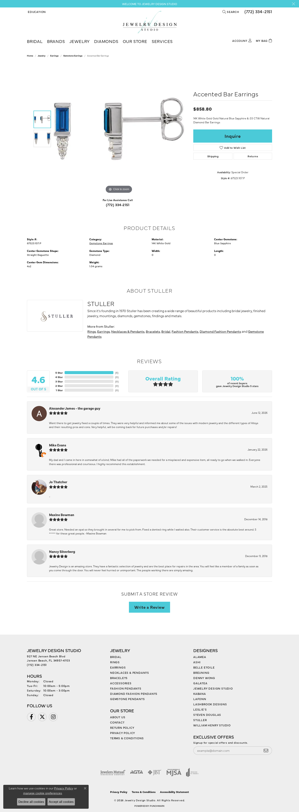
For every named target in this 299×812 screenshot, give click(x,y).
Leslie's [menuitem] (200, 709)
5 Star (59, 372)
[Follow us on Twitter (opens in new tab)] (42, 717)
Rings (91, 331)
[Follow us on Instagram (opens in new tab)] (53, 717)
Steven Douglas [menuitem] (207, 714)
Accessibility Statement (174, 792)
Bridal (35, 41)
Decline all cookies (31, 801)
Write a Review (149, 607)
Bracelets (153, 331)
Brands (56, 41)
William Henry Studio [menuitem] (212, 725)
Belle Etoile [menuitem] (204, 667)
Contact (117, 722)
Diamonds (106, 41)
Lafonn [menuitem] (199, 699)
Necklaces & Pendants (127, 331)
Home (30, 55)
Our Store (135, 41)
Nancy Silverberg (62, 551)
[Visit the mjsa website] (174, 772)
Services (162, 41)
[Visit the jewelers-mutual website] (112, 772)
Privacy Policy (122, 733)
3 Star (59, 381)
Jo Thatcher (58, 481)
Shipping (212, 156)
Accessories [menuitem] (121, 683)
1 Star (59, 390)
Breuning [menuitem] (201, 672)
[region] (119, 129)
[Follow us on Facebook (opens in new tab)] (31, 717)
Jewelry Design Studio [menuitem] (213, 688)
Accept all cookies (61, 801)
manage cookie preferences (42, 793)
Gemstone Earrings (73, 55)
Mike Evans (57, 445)
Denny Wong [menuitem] (204, 678)
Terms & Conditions (127, 738)
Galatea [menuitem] (200, 683)
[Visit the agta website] (136, 772)
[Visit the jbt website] (155, 772)
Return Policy (122, 727)
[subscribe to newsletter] (266, 750)
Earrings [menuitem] (118, 667)
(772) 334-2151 (118, 204)
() (116, 372)
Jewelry (79, 41)
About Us (117, 717)
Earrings (54, 55)
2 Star (59, 385)
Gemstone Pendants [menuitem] (127, 699)
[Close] (293, 4)
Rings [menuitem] (115, 662)
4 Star (59, 377)
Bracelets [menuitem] (119, 678)
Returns (253, 156)
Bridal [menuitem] (115, 657)
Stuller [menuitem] (200, 720)
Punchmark (157, 805)
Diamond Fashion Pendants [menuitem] (133, 693)
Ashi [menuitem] (197, 662)
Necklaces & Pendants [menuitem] (129, 672)
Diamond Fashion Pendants (220, 331)
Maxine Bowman (61, 514)
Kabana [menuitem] (199, 693)
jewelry (42, 55)
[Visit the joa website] (192, 772)
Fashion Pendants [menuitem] (125, 688)
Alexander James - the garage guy (74, 408)
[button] (36, 11)
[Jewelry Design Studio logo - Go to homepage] (149, 22)
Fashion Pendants (185, 331)
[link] (258, 11)
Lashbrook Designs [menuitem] (210, 704)
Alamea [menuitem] (199, 657)
